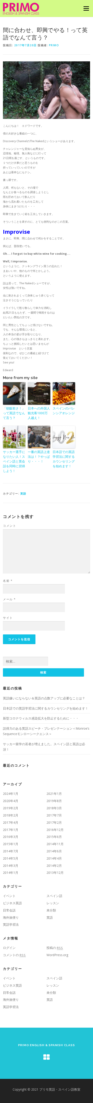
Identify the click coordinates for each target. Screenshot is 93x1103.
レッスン (52, 903)
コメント (9, 526)
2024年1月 (10, 793)
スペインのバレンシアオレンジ (64, 410)
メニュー (86, 8)
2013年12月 (55, 872)
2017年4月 (10, 822)
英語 (23, 493)
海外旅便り (11, 917)
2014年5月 (10, 858)
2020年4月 (10, 801)
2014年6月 (54, 851)
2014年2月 (54, 865)
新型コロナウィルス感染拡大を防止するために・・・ (41, 718)
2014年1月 (10, 872)
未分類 (51, 910)
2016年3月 (10, 837)
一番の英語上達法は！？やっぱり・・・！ (39, 456)
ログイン (9, 948)
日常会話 (9, 910)
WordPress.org (57, 955)
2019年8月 (54, 801)
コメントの (14, 955)
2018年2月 (10, 815)
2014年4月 (54, 858)
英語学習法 (11, 924)
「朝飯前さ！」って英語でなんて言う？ (14, 413)
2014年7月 (10, 851)
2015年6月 (54, 837)
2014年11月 (55, 844)
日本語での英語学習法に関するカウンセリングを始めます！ (64, 459)
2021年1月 (54, 793)
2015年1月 (10, 844)
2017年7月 (54, 815)
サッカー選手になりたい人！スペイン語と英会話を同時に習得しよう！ (14, 461)
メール (9, 599)
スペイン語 (54, 896)
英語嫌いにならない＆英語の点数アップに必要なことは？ (44, 698)
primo (54, 45)
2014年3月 (10, 865)
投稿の (54, 948)
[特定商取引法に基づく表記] (46, 1057)
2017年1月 (10, 830)
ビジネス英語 (12, 903)
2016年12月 (55, 830)
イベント (9, 896)
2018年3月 (54, 808)
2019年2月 (10, 808)
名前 (7, 581)
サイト (8, 618)
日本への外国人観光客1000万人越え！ (39, 413)
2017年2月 (54, 822)
